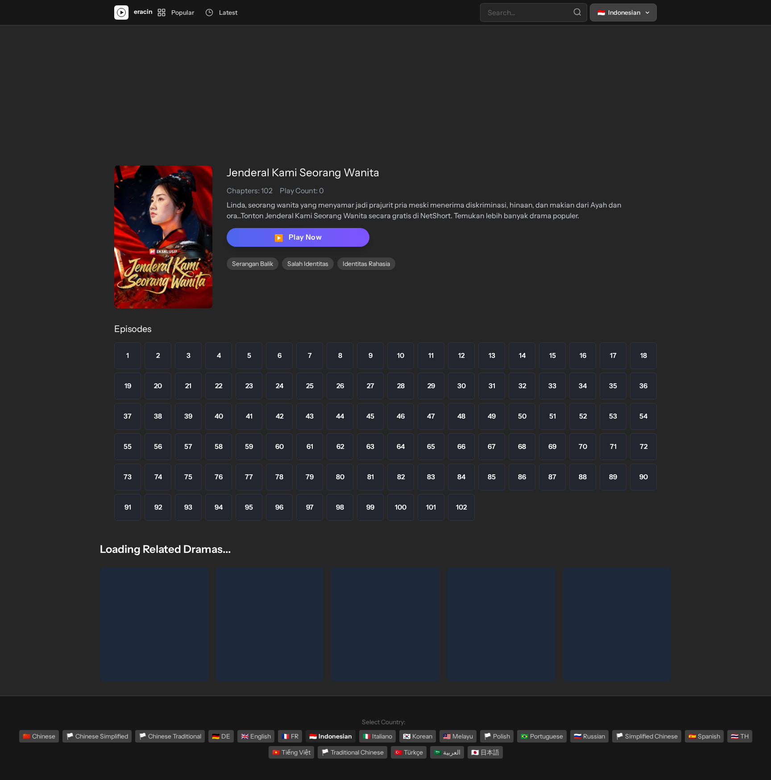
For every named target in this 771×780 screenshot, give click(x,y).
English (256, 736)
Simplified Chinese (647, 736)
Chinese (39, 736)
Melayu (458, 736)
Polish (497, 736)
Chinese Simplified (97, 736)
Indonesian (330, 736)
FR (290, 736)
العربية (447, 752)
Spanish (704, 736)
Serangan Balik (252, 264)
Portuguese (542, 736)
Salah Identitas (307, 264)
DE (221, 736)
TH (740, 736)
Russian (589, 736)
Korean (417, 736)
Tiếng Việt (291, 752)
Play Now (298, 237)
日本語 (485, 752)
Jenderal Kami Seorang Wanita (303, 172)
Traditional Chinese (352, 752)
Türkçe (408, 752)
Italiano (377, 736)
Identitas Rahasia (366, 264)
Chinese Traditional (170, 736)
